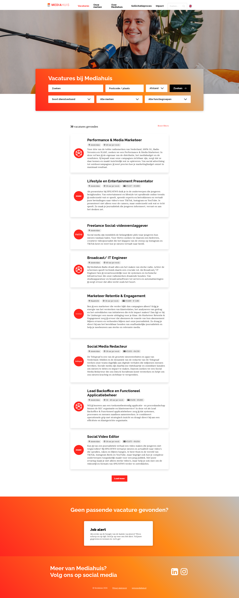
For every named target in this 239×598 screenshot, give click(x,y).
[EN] (190, 6)
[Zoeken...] (184, 6)
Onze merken (97, 6)
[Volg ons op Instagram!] (184, 574)
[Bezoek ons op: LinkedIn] (174, 574)
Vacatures (83, 6)
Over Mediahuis (117, 6)
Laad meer (119, 478)
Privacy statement (119, 588)
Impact (160, 6)
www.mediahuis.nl (139, 588)
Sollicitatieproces (141, 6)
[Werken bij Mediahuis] (60, 4)
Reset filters (163, 125)
